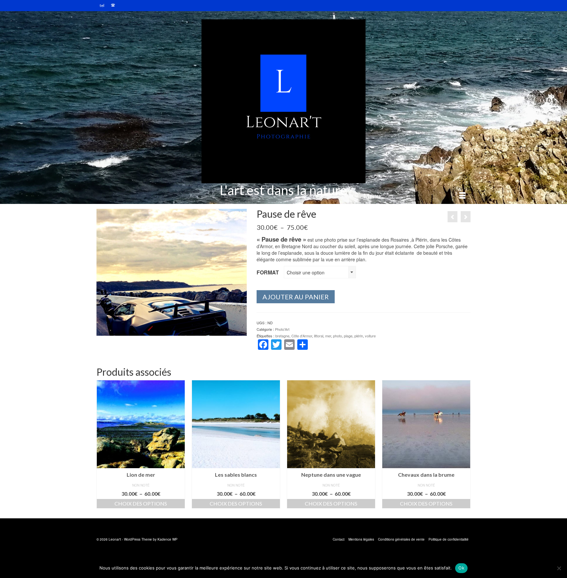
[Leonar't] (283, 101)
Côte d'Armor (301, 335)
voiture (370, 335)
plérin (358, 335)
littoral (318, 335)
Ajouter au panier (295, 297)
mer (328, 335)
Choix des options (143, 503)
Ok (461, 567)
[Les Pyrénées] (452, 216)
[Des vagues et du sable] (466, 216)
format (268, 272)
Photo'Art (282, 329)
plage (348, 335)
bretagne (282, 335)
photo (337, 335)
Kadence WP (168, 539)
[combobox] (320, 272)
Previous (102, 444)
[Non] (559, 568)
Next (465, 444)
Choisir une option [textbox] (306, 272)
